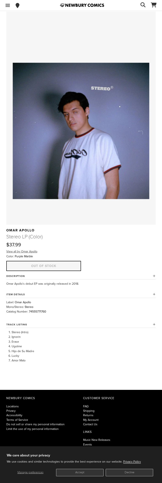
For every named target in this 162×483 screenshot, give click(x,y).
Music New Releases (96, 440)
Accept (79, 472)
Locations (12, 406)
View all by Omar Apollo (21, 251)
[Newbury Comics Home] (82, 5)
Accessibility (14, 415)
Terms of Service (17, 420)
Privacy (11, 411)
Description (15, 276)
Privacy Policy (132, 461)
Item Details (15, 294)
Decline (129, 472)
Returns (88, 415)
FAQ (86, 406)
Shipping (88, 411)
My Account (91, 420)
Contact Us (90, 424)
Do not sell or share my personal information (35, 424)
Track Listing (16, 324)
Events (87, 444)
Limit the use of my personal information (32, 429)
